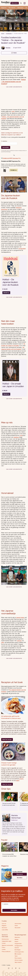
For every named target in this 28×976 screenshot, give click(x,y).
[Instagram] (8, 968)
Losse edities (5, 929)
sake (2, 642)
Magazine (3, 7)
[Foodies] (5, 3)
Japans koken (20, 617)
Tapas (16, 956)
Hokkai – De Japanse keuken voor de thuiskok (13, 81)
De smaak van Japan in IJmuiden (13, 344)
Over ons (4, 923)
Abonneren (14, 3)
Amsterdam (22, 248)
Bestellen (19, 877)
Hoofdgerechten (18, 945)
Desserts (17, 947)
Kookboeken (9, 33)
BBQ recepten (18, 954)
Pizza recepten (18, 958)
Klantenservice (5, 939)
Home (2, 33)
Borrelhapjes (17, 949)
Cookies (4, 949)
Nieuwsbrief (12, 7)
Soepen (16, 941)
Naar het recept (7, 739)
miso (21, 435)
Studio (16, 925)
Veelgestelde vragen (6, 941)
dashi (17, 780)
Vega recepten (18, 962)
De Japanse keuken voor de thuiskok (12, 348)
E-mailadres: (4, 141)
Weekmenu (20, 7)
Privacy (3, 947)
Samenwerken (18, 923)
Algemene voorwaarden (7, 945)
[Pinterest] (16, 968)
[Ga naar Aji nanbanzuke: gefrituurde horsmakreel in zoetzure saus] (14, 705)
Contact (4, 943)
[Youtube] (19, 968)
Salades (16, 939)
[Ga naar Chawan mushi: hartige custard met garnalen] (14, 752)
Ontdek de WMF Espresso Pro (10, 161)
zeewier (19, 641)
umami (21, 779)
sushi (13, 111)
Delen (15, 53)
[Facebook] (12, 968)
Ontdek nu (13, 170)
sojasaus (16, 437)
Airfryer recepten (19, 960)
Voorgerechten (18, 943)
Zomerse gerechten (19, 951)
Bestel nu (6, 292)
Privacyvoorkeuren (6, 951)
